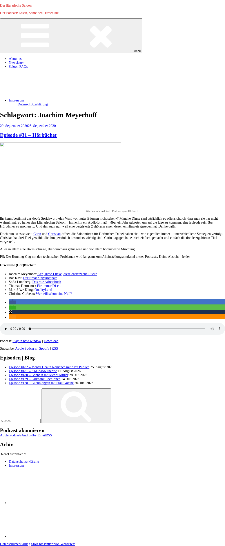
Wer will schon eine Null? (54, 293)
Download (51, 341)
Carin (37, 234)
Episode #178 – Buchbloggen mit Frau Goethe (41, 383)
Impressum (16, 100)
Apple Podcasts (26, 348)
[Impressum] (42, 536)
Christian (54, 234)
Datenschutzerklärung (33, 104)
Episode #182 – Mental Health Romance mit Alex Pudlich (49, 367)
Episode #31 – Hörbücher (28, 135)
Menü (137, 51)
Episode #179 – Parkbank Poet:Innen (34, 379)
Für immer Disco (48, 286)
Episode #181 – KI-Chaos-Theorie (33, 371)
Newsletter (16, 62)
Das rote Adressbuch (46, 282)
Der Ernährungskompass (40, 278)
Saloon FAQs (18, 66)
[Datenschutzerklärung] (42, 503)
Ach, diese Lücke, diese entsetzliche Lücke (67, 274)
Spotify (44, 348)
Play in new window (27, 341)
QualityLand (43, 290)
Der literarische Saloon (16, 5)
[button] (12, 302)
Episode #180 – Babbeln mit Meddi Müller (38, 375)
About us (15, 58)
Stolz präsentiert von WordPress (53, 544)
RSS (55, 348)
